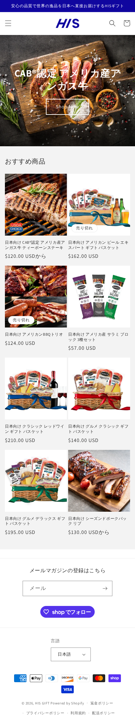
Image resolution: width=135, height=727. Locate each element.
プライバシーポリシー (45, 713)
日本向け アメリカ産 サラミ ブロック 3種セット (98, 337)
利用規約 (78, 713)
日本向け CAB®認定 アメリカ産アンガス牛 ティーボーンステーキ (35, 245)
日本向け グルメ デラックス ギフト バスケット (35, 521)
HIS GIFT (42, 702)
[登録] (105, 588)
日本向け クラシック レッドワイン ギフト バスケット (35, 429)
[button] (8, 23)
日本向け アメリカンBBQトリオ (34, 334)
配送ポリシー (103, 713)
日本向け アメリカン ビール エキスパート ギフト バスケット (98, 245)
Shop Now (67, 106)
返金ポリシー (101, 703)
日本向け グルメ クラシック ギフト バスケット (98, 429)
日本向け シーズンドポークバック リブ (97, 521)
